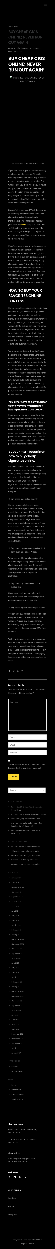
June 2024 (15, 911)
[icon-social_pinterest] (20, 1177)
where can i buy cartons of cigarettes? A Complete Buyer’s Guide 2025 (26, 825)
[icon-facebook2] (10, 1177)
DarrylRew (14, 855)
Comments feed (18, 1094)
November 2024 (18, 887)
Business (15, 1066)
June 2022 (15, 1019)
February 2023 (17, 982)
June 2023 (15, 963)
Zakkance (14, 851)
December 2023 (18, 939)
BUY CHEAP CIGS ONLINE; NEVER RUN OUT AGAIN (25, 37)
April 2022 (15, 1029)
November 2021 (18, 1038)
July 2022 (15, 1015)
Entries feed (16, 1089)
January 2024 (16, 934)
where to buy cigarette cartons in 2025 (26, 818)
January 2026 (16, 878)
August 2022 (16, 1010)
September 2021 (18, 1043)
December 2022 (18, 991)
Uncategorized (19, 51)
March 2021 (16, 1048)
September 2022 (18, 1005)
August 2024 (16, 901)
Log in (14, 1085)
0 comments (34, 48)
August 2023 (16, 958)
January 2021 (16, 1053)
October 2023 (17, 948)
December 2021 (17, 1034)
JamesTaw (14, 846)
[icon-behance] (25, 1177)
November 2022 (18, 996)
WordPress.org (17, 1099)
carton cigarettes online (30, 846)
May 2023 (15, 967)
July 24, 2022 (13, 26)
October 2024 (17, 892)
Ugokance (15, 864)
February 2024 (17, 930)
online (23, 224)
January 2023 (16, 986)
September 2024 (18, 896)
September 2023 (18, 953)
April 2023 (15, 972)
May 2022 (15, 1024)
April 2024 (15, 920)
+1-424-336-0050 (19, 1162)
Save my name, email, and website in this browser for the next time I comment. (26, 766)
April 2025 (15, 882)
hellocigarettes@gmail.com (22, 1158)
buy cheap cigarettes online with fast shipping (28, 814)
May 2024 (15, 915)
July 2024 (15, 906)
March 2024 (16, 925)
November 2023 (18, 944)
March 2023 (16, 977)
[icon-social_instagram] (15, 1177)
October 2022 (17, 1001)
